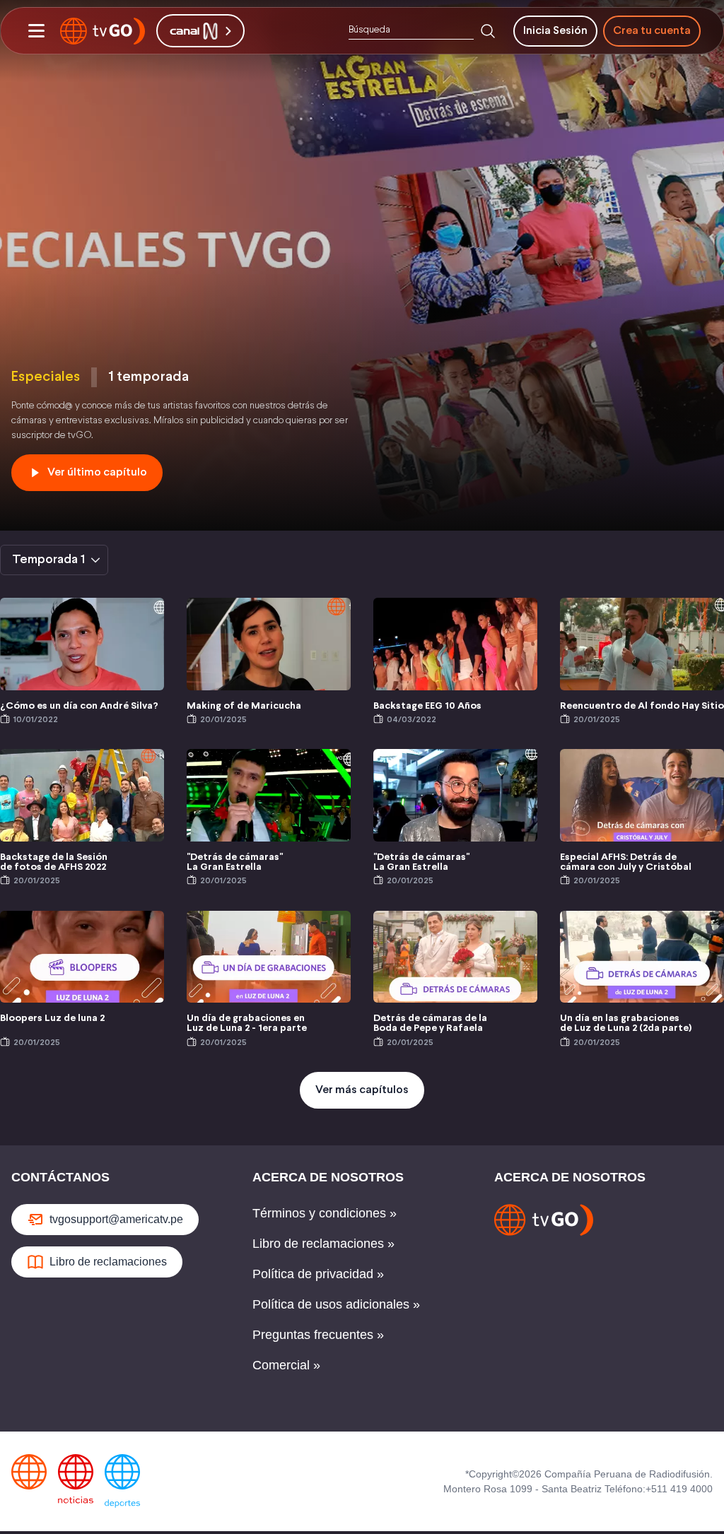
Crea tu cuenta (652, 30)
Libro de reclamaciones (108, 1262)
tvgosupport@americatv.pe (116, 1219)
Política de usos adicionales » (336, 1304)
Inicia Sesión (555, 30)
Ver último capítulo (97, 472)
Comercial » (286, 1365)
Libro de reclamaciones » (323, 1244)
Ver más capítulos (362, 1090)
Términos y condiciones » (324, 1213)
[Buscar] (487, 31)
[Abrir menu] (36, 31)
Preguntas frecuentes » (318, 1335)
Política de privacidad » (318, 1274)
